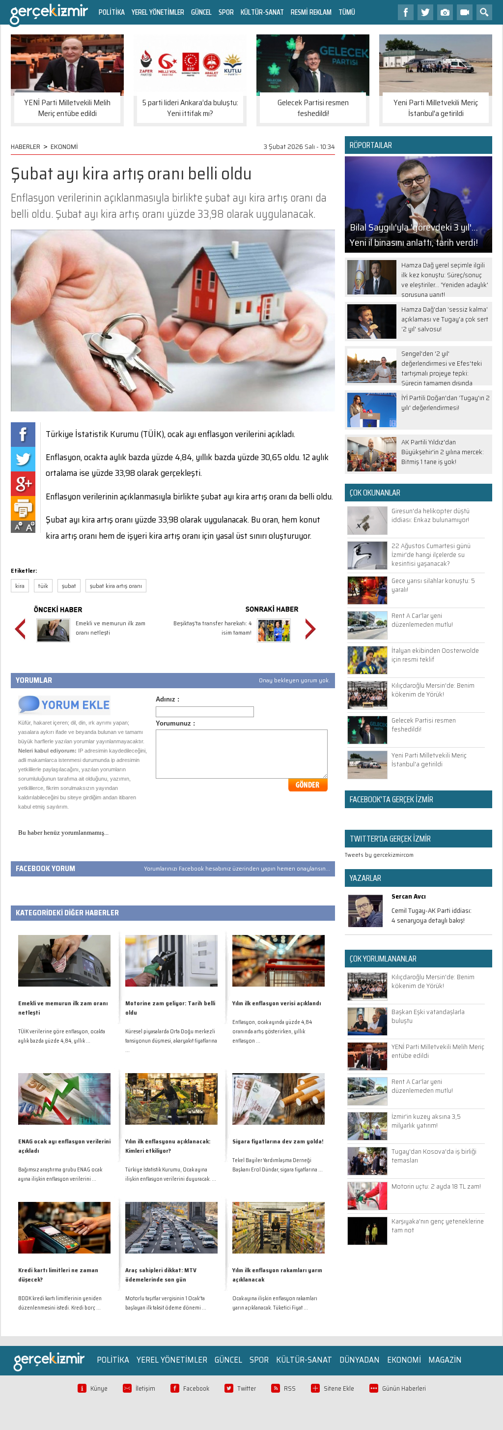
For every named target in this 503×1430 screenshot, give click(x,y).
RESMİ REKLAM (311, 12)
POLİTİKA (112, 12)
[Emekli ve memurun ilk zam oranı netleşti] (53, 643)
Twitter (246, 1388)
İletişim (145, 1388)
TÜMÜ (346, 12)
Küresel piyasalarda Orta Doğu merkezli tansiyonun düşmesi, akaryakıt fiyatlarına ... (171, 1040)
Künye (99, 1388)
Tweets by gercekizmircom (379, 854)
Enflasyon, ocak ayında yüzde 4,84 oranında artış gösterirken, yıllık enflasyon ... (272, 1031)
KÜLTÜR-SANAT (262, 12)
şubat (69, 585)
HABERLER (25, 146)
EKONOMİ (64, 146)
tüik (43, 585)
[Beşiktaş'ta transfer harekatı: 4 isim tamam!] (274, 643)
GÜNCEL (201, 12)
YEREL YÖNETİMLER (158, 12)
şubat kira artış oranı (116, 585)
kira (20, 585)
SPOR (226, 12)
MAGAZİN (445, 1359)
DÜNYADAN (359, 1359)
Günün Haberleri (404, 1388)
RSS (290, 1388)
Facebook (196, 1388)
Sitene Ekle (339, 1388)
